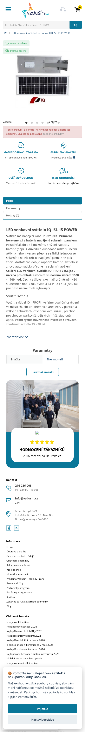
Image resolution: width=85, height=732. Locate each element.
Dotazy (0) (12, 215)
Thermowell (55, 359)
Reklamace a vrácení (18, 565)
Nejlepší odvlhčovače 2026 (21, 626)
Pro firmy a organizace (19, 592)
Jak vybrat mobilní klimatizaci (22, 663)
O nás (9, 547)
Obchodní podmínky (17, 560)
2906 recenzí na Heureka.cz (42, 456)
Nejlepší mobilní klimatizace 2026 (25, 640)
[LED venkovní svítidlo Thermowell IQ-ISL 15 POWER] (42, 78)
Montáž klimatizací (17, 574)
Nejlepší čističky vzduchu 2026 (23, 635)
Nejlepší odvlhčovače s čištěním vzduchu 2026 (32, 654)
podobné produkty (53, 134)
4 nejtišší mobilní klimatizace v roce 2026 (29, 645)
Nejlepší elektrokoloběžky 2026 (24, 631)
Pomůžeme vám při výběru (63, 183)
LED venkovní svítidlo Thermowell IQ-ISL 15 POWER (41, 33)
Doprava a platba (16, 551)
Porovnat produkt (42, 372)
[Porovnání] (63, 12)
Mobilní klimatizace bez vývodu (24, 658)
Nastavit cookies (42, 719)
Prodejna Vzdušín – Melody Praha (25, 579)
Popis (9, 201)
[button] (77, 9)
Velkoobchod (13, 569)
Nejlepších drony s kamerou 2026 (25, 649)
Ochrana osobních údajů (20, 556)
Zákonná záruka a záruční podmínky (27, 601)
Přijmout (42, 708)
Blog (9, 606)
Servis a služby (14, 583)
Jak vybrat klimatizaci (18, 622)
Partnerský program (18, 588)
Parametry (13, 208)
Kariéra (10, 597)
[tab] (42, 571)
